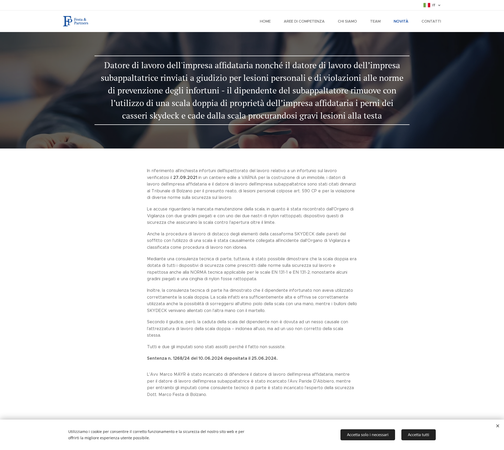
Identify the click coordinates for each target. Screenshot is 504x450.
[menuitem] (268, 21)
